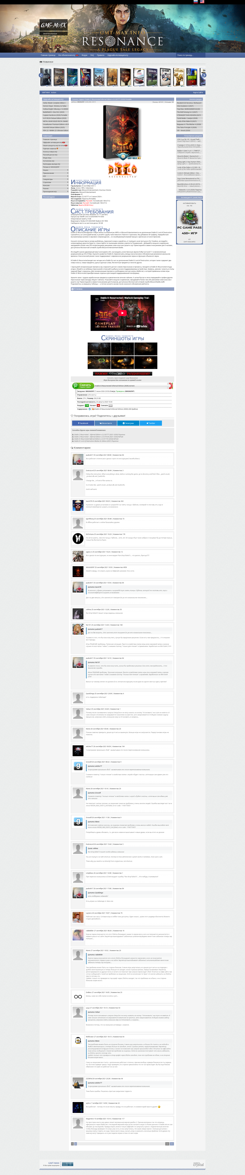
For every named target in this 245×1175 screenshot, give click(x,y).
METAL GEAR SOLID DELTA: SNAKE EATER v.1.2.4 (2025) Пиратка (55, 121)
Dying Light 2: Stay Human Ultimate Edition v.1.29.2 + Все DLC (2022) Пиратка (190, 163)
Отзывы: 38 (169, 102)
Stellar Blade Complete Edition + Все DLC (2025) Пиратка (54, 103)
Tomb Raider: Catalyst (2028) (187, 118)
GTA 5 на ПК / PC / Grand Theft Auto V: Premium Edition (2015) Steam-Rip (190, 140)
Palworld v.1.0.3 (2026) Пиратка (190, 191)
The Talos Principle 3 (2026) (187, 127)
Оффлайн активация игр (52, 142)
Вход (45, 34)
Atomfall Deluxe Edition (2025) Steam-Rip (54, 127)
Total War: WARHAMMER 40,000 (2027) (188, 109)
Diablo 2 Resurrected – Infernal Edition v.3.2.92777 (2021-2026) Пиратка (99, 434)
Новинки (47, 61)
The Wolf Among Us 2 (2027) (187, 112)
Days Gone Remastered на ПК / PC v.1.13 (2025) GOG (190, 179)
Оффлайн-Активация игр (117, 55)
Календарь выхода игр (51, 164)
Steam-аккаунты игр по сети (54, 145)
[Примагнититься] (170, 388)
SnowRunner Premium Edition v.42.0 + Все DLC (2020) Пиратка (56, 124)
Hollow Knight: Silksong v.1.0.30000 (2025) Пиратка (55, 109)
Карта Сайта (198, 92)
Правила (100, 55)
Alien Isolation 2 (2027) (185, 106)
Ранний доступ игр (50, 155)
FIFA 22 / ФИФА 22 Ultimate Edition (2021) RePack (55, 130)
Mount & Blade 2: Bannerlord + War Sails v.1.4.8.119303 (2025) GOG (190, 157)
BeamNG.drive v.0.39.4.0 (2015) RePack (190, 185)
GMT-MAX (46, 92)
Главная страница (48, 55)
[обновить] (92, 395)
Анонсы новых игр (50, 152)
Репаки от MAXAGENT (51, 167)
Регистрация (52, 34)
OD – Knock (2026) (183, 130)
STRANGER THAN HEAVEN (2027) (189, 115)
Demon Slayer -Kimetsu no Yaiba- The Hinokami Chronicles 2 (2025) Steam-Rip (55, 106)
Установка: (78, 289)
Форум (84, 55)
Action (53, 92)
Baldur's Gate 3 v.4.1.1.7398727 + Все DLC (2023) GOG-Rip (190, 152)
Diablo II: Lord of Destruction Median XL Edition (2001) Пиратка (96, 441)
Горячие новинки (50, 149)
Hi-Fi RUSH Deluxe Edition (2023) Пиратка (54, 118)
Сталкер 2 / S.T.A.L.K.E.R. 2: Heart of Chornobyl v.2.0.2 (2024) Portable (190, 146)
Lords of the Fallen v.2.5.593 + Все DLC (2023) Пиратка (190, 168)
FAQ (92, 55)
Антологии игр (48, 161)
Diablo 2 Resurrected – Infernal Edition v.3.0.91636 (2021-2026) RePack (98, 437)
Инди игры (47, 158)
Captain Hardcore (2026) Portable (55, 115)
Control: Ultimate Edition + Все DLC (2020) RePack (190, 174)
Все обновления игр (67, 55)
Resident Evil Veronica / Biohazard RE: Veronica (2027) (189, 103)
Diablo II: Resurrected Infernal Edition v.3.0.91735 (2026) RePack (96, 439)
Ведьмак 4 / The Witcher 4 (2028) (189, 124)
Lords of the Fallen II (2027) (187, 121)
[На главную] (54, 30)
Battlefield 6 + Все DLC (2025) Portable (53, 112)
